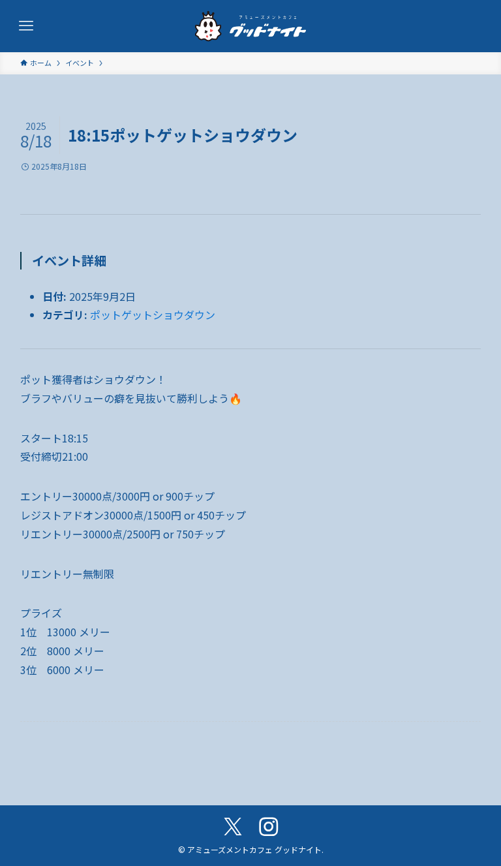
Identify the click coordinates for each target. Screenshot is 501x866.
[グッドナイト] (250, 26)
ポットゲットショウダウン (152, 314)
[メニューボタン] (26, 26)
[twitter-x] (233, 827)
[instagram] (268, 827)
